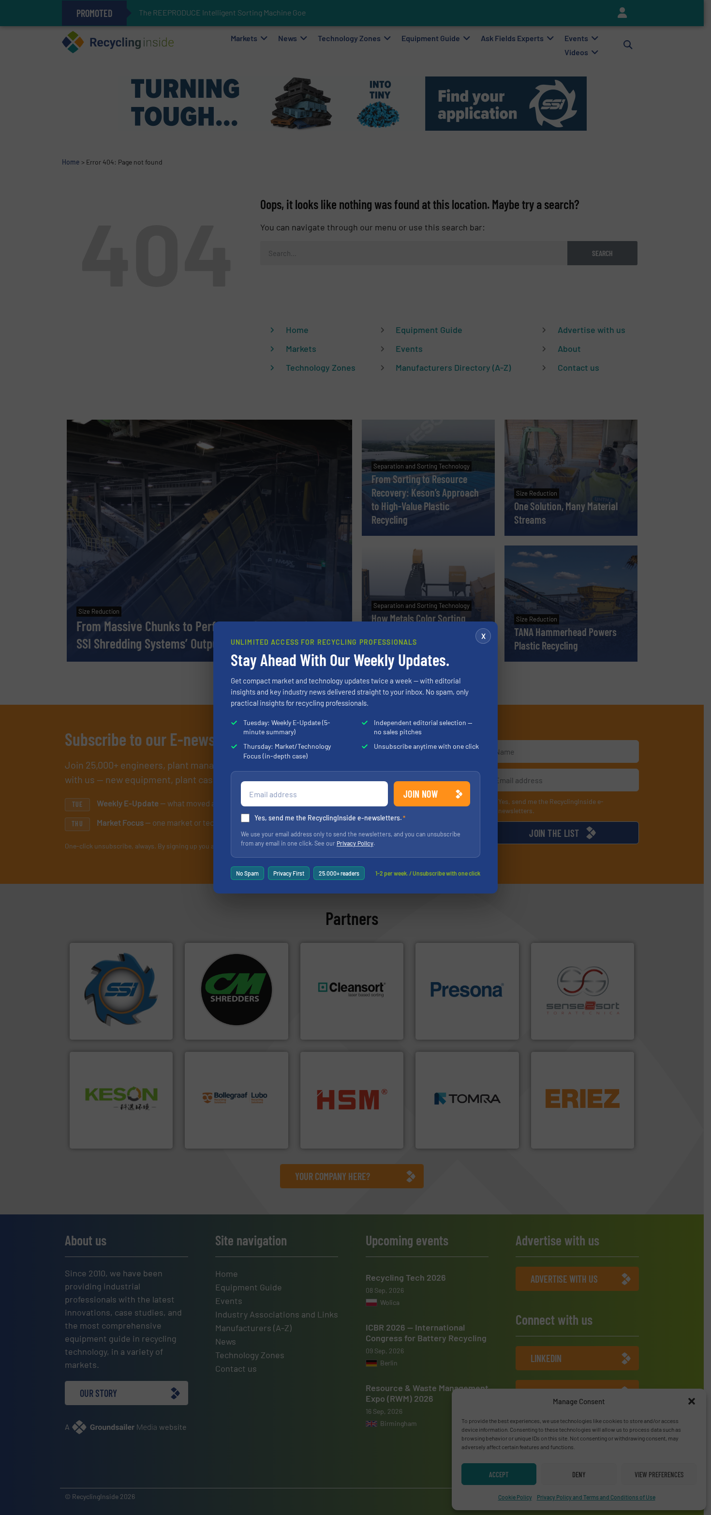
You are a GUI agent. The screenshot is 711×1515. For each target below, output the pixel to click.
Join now (420, 794)
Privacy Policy (355, 843)
